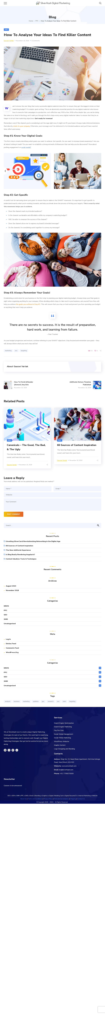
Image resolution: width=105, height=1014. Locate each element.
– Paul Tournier (52, 334)
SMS (26, 796)
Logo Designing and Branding (64, 749)
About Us (23, 799)
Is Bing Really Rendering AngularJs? (20, 554)
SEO (5, 615)
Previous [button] (3, 171)
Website (95, 796)
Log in (8, 639)
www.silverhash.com (69, 766)
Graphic (57, 745)
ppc (43, 701)
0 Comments (36, 41)
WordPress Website (61, 741)
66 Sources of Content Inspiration (76, 445)
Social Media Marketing (62, 738)
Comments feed (12, 648)
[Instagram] (9, 750)
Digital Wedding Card (56, 796)
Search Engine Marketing (63, 727)
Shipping (73, 799)
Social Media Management (63, 734)
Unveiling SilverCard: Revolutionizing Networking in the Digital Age (33, 541)
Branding (38, 796)
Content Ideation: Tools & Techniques (21, 559)
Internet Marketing (85, 796)
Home (31, 21)
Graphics (45, 796)
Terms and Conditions (35, 799)
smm (64, 701)
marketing (8, 351)
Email (31, 796)
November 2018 (12, 590)
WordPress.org (12, 652)
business (17, 701)
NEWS (6, 606)
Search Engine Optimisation (64, 723)
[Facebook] (5, 750)
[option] (27, 171)
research (51, 701)
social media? (26, 147)
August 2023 (11, 586)
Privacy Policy (48, 799)
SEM (13, 796)
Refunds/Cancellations (61, 799)
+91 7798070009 (67, 773)
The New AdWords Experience (18, 550)
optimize (35, 701)
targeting (24, 351)
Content (63, 745)
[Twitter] (13, 750)
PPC (36, 21)
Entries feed (11, 643)
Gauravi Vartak (9, 41)
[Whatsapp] (16, 750)
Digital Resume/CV (71, 796)
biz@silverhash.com (66, 770)
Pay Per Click (59, 730)
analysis (7, 701)
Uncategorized (10, 623)
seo (16, 351)
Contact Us (81, 799)
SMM (6, 619)
